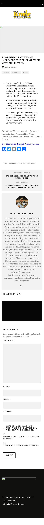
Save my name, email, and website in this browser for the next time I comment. (21, 428)
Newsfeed (6, 72)
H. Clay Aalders (11, 67)
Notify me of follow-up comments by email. (21, 437)
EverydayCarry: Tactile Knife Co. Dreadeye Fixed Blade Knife (22, 186)
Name (6, 386)
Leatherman (10, 163)
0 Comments (16, 72)
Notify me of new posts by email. (21, 445)
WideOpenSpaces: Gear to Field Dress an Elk (22, 177)
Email (7, 399)
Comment (8, 341)
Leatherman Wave (27, 163)
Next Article (22, 182)
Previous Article (22, 173)
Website (7, 412)
